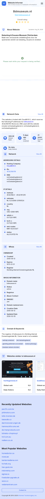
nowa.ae (5, 457)
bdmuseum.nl (28, 122)
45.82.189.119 (11, 171)
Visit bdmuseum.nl (22, 15)
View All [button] (40, 114)
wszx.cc (5, 481)
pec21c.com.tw (8, 409)
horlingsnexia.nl (10, 381)
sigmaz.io (5, 474)
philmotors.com (8, 412)
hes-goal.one (7, 467)
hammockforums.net (10, 426)
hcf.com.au (6, 437)
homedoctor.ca (8, 453)
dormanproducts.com (11, 430)
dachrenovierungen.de (11, 423)
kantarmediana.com (10, 460)
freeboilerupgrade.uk (10, 477)
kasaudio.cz (6, 419)
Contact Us (22, 490)
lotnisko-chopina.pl (10, 433)
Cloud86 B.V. (11, 166)
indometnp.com (8, 471)
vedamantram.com (9, 484)
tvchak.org (6, 464)
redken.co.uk (7, 440)
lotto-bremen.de (8, 416)
